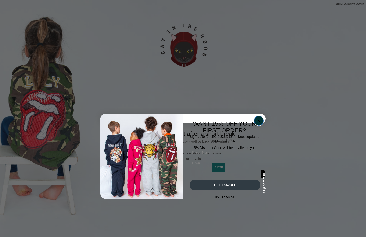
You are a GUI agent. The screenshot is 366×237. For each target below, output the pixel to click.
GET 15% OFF (225, 185)
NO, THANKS (225, 196)
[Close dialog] (258, 120)
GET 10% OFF (264, 174)
